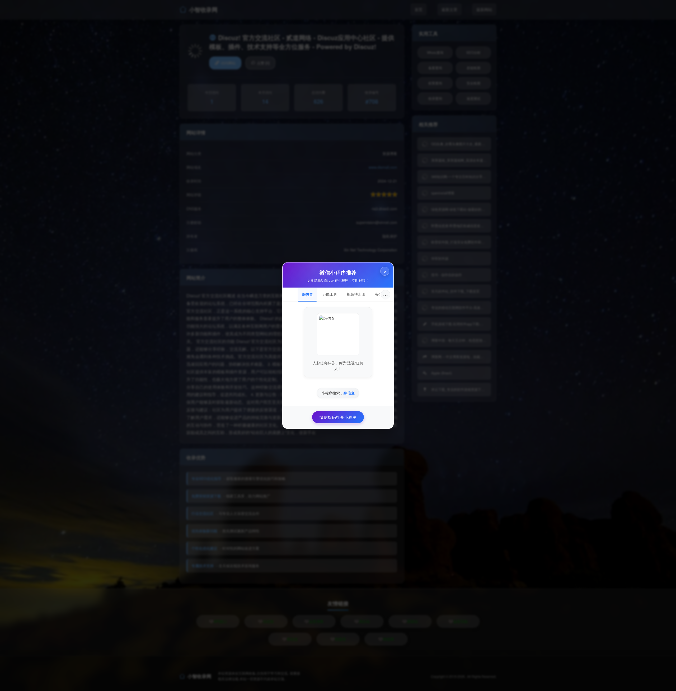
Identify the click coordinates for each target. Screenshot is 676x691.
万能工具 (329, 294)
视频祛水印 (356, 294)
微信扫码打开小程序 (338, 417)
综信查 (307, 294)
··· (385, 294)
